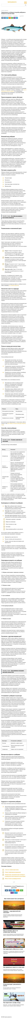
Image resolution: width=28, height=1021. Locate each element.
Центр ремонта (12, 2)
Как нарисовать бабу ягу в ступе (13, 949)
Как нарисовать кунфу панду (12, 1002)
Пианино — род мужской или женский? (11, 911)
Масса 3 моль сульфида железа (13, 878)
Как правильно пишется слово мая (13, 967)
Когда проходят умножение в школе (12, 984)
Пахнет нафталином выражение (13, 872)
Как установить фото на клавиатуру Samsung (10, 931)
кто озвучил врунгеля (14, 285)
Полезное (15, 15)
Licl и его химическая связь (12, 869)
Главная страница (4, 10)
